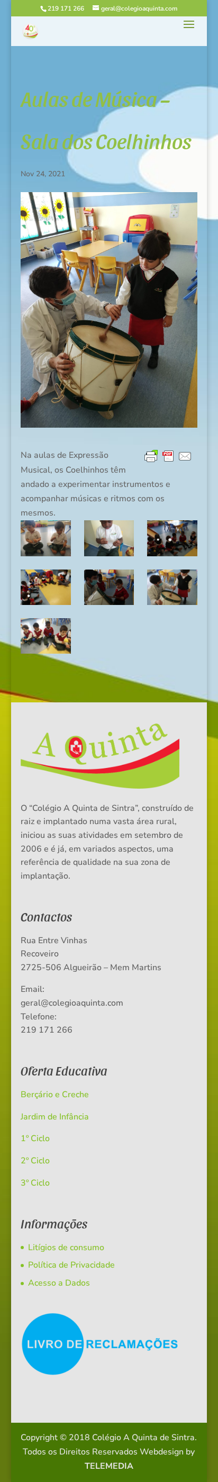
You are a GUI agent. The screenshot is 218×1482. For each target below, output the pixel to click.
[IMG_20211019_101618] (109, 538)
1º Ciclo (35, 1138)
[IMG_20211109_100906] (109, 587)
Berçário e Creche (55, 1094)
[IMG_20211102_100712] (172, 538)
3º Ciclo (35, 1183)
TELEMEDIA (109, 1466)
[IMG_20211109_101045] (172, 587)
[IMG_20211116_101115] (46, 636)
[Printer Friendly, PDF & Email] (168, 457)
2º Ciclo (35, 1161)
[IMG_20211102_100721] (46, 587)
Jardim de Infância (55, 1117)
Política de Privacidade (71, 1265)
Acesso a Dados (59, 1283)
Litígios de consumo (66, 1247)
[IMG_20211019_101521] (46, 538)
